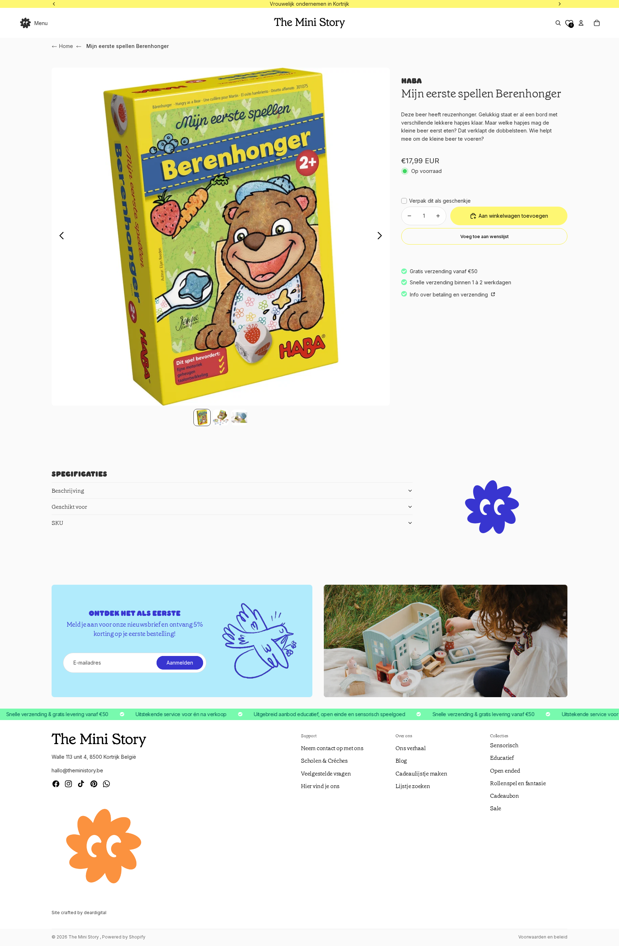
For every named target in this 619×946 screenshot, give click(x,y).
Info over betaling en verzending (449, 294)
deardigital (95, 912)
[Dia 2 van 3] (221, 417)
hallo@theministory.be (77, 770)
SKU (57, 523)
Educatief (502, 758)
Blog (401, 760)
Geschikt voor (69, 507)
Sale (495, 808)
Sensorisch (504, 745)
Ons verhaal (410, 748)
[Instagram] (68, 784)
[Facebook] (56, 784)
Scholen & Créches (324, 760)
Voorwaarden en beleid (542, 937)
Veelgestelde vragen (326, 773)
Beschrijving (68, 490)
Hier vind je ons (320, 786)
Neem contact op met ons (332, 748)
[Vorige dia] (60, 237)
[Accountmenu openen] (581, 23)
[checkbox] (436, 201)
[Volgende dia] (382, 237)
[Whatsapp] (106, 784)
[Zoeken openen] (558, 23)
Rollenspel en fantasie (518, 783)
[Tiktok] (81, 784)
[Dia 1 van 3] (202, 417)
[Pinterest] (94, 784)
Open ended (505, 770)
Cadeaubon (504, 796)
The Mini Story (84, 937)
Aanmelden (180, 663)
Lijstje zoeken (412, 786)
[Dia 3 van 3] (239, 417)
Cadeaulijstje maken (421, 773)
